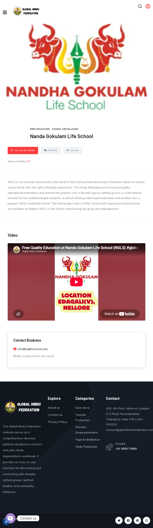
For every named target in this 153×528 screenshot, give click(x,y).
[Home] (22, 408)
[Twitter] (119, 520)
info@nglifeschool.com (33, 349)
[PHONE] (109, 447)
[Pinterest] (137, 520)
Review (52, 150)
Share (74, 150)
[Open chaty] (10, 518)
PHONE (120, 443)
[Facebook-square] (128, 520)
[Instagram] (146, 520)
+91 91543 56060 (24, 150)
